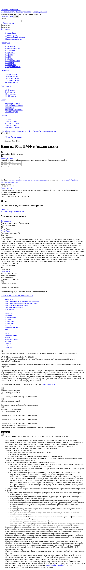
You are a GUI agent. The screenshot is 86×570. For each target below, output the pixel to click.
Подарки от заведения (13, 127)
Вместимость (6, 86)
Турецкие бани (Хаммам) (15, 37)
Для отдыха (5, 43)
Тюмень (8, 343)
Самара (8, 337)
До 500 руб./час (11, 74)
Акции (8, 119)
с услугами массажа (12, 67)
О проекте (9, 299)
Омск (7, 329)
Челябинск (9, 347)
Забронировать (6, 221)
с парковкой (10, 53)
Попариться (9, 108)
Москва (8, 325)
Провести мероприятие (14, 106)
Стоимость (5, 70)
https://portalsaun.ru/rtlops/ (55, 565)
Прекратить (5, 432)
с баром (8, 57)
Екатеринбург (10, 317)
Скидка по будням (12, 123)
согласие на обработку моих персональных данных (28, 180)
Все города (9, 309)
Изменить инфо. (7, 211)
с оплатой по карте (12, 61)
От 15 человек (10, 96)
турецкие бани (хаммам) (30, 131)
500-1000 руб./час (12, 76)
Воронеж (8, 315)
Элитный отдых (11, 112)
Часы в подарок (11, 125)
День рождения (11, 121)
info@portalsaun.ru (48, 384)
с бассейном (10, 47)
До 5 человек (10, 90)
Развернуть (5, 209)
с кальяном (9, 63)
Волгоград (9, 313)
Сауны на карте (7, 16)
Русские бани (10, 33)
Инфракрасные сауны (13, 39)
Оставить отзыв (7, 158)
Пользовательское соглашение (16, 305)
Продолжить (15, 432)
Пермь (7, 333)
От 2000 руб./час (11, 82)
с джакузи (9, 59)
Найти (16, 16)
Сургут (8, 341)
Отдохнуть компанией (14, 110)
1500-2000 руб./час (12, 80)
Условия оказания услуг (14, 307)
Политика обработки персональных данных (22, 301)
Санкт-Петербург (12, 339)
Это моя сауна (19, 211)
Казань (8, 319)
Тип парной (5, 29)
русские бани (16, 131)
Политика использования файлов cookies (21, 303)
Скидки (4, 115)
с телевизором (10, 65)
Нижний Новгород (12, 327)
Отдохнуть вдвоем (12, 104)
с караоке (9, 55)
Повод (3, 100)
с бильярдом (10, 51)
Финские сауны (11, 35)
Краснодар (9, 321)
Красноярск (9, 323)
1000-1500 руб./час (12, 78)
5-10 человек (10, 92)
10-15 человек (10, 94)
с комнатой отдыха (12, 49)
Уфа (7, 345)
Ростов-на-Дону (11, 335)
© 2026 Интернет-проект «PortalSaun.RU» (17, 296)
